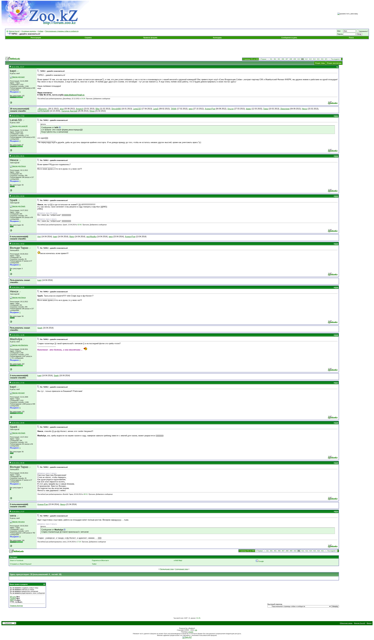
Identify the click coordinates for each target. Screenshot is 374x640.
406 (283, 59)
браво (248, 109)
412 (306, 59)
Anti (39, 236)
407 (286, 59)
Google (261, 561)
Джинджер (285, 109)
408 (290, 59)
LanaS (156, 109)
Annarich (79, 109)
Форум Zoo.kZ (14, 31)
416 (322, 59)
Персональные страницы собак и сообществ (61, 31)
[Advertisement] (187, 48)
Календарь (217, 37)
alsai (62, 109)
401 (279, 59)
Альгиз (230, 109)
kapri (55, 236)
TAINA (173, 109)
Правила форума (150, 37)
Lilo (196, 630)
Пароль (340, 34)
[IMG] (12, 600)
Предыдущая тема (167, 569)
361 (275, 59)
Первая (262, 59)
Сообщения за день (289, 37)
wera (191, 109)
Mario (71, 236)
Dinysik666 (116, 109)
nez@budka (91, 236)
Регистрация (36, 37)
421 (326, 59)
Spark (39, 328)
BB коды (13, 597)
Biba (97, 109)
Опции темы (320, 63)
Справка (88, 37)
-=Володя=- (42, 109)
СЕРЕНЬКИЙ (43, 111)
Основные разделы (28, 31)
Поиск (351, 37)
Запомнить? (363, 31)
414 (314, 59)
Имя (338, 31)
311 (271, 59)
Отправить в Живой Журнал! (20, 564)
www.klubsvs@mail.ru (74, 95)
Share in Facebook (16, 560)
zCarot (190, 632)
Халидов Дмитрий (69, 111)
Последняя (335, 59)
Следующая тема (181, 569)
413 (310, 59)
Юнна (92, 111)
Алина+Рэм (210, 109)
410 (298, 59)
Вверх (369, 623)
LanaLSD (137, 109)
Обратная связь (346, 623)
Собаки (40, 31)
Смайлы (13, 598)
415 (318, 59)
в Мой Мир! (178, 560)
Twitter (94, 564)
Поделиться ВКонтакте (100, 560)
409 (294, 59)
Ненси (304, 109)
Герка (265, 109)
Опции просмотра (334, 63)
